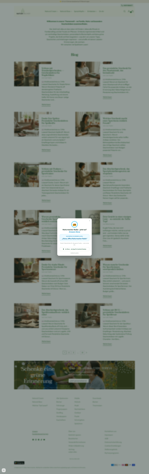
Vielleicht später (74, 252)
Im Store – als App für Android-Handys (75, 249)
